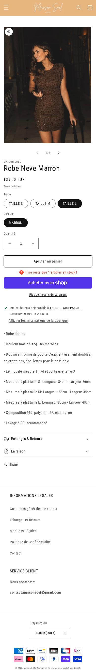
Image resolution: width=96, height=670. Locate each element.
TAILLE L (70, 203)
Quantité (9, 233)
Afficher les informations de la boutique (38, 320)
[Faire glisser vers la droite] (58, 152)
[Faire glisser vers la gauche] (37, 152)
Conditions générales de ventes (33, 509)
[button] (6, 7)
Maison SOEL (30, 668)
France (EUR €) (46, 633)
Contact (15, 553)
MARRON (16, 223)
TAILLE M (42, 203)
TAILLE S (16, 203)
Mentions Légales (23, 531)
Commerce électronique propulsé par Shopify (59, 668)
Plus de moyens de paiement (48, 294)
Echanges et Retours (25, 520)
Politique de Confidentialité (30, 542)
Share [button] (13, 464)
